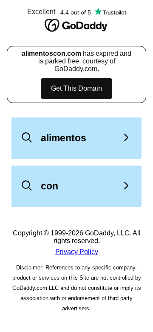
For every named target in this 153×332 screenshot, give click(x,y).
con (49, 186)
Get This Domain (76, 88)
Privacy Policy (76, 251)
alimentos (63, 137)
